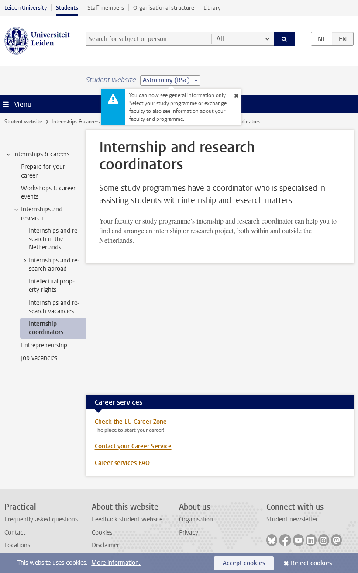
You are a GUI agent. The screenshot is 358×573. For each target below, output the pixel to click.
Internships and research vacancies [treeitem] (54, 307)
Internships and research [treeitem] (41, 213)
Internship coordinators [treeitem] (46, 328)
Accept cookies (244, 563)
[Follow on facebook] (285, 540)
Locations (17, 545)
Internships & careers (76, 121)
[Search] (284, 39)
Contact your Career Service (133, 446)
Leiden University (25, 7)
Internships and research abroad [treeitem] (54, 264)
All (220, 39)
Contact (14, 532)
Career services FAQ (122, 463)
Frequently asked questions (41, 519)
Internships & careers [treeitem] (41, 154)
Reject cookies (311, 563)
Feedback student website (127, 519)
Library (211, 7)
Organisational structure (163, 7)
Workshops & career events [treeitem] (48, 192)
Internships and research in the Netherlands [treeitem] (54, 239)
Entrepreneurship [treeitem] (44, 345)
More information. (116, 563)
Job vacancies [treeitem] (39, 358)
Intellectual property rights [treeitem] (52, 285)
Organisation (196, 519)
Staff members (105, 7)
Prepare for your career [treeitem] (43, 171)
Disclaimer (105, 545)
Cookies (102, 532)
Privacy (188, 532)
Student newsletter (292, 519)
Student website (23, 121)
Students (67, 7)
